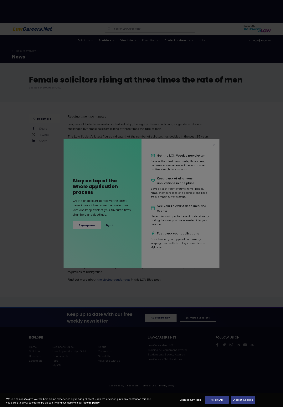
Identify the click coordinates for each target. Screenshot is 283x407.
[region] (141, 400)
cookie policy (91, 402)
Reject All (216, 399)
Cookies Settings (190, 399)
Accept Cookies (243, 399)
